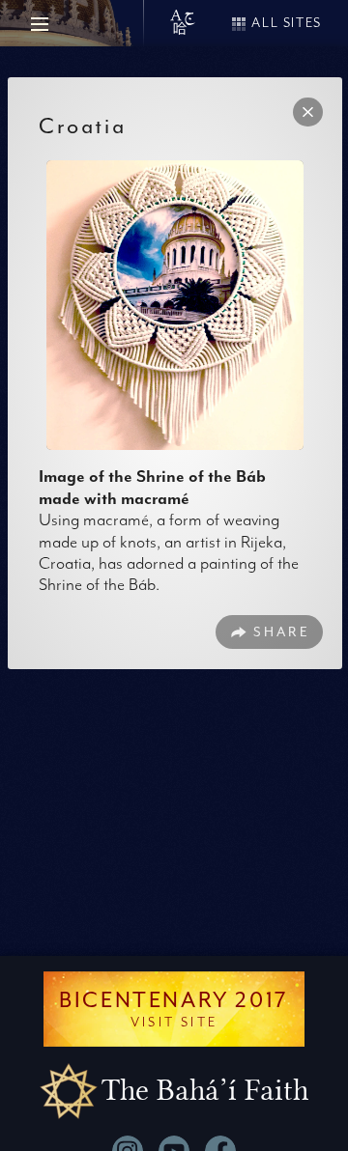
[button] (307, 112)
